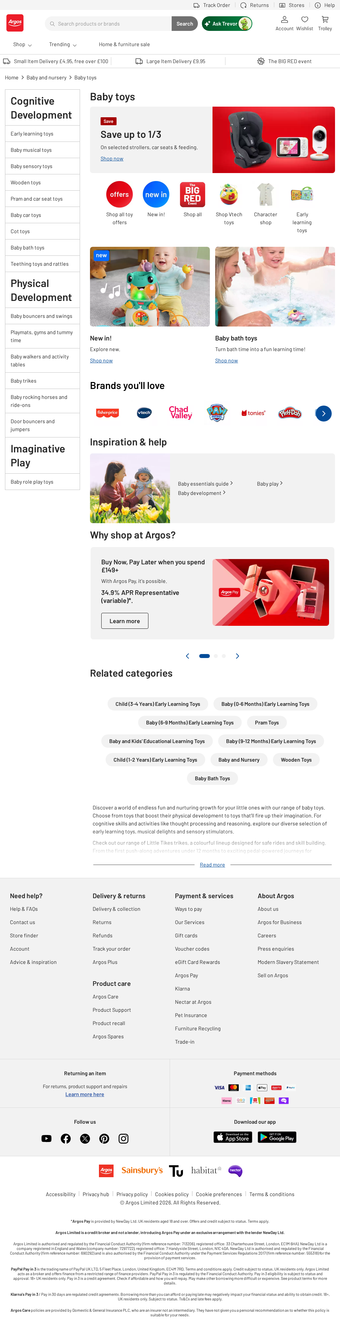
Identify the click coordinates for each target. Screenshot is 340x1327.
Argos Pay (186, 975)
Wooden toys (26, 182)
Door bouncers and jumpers (33, 425)
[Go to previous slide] (187, 656)
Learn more (125, 620)
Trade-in (185, 1041)
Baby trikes (24, 380)
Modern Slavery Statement (288, 962)
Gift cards (186, 935)
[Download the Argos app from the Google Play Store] (277, 1141)
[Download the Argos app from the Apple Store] (232, 1141)
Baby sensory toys (31, 166)
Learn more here (84, 1094)
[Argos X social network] (85, 1139)
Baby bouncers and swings (41, 316)
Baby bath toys (27, 247)
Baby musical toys (31, 149)
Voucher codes (192, 948)
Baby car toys (26, 215)
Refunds (103, 935)
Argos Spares (108, 1036)
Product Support (112, 1009)
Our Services (190, 922)
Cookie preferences (219, 1194)
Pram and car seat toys (37, 198)
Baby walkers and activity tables (40, 360)
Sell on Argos (273, 975)
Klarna (182, 988)
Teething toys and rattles (40, 263)
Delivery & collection (116, 908)
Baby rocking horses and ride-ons (39, 401)
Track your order (111, 948)
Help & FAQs (24, 908)
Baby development (199, 493)
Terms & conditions (272, 1194)
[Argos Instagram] (123, 1139)
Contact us (22, 922)
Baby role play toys (32, 481)
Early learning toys (32, 133)
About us (268, 908)
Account (20, 948)
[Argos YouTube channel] (46, 1139)
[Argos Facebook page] (66, 1139)
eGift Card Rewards (197, 962)
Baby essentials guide (203, 483)
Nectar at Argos (193, 1001)
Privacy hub (96, 1194)
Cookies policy (172, 1194)
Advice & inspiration (33, 962)
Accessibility (60, 1194)
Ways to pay (188, 908)
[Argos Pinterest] (104, 1139)
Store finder (24, 935)
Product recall (109, 1023)
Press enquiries (276, 948)
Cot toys (20, 231)
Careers (267, 935)
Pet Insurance (191, 1015)
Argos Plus (105, 962)
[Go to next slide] (237, 656)
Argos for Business (280, 922)
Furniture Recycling (198, 1028)
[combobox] (108, 23)
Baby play (268, 483)
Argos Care (106, 996)
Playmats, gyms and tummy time (42, 336)
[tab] (204, 656)
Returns (102, 922)
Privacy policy (132, 1194)
